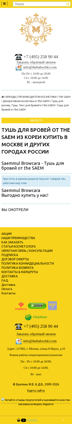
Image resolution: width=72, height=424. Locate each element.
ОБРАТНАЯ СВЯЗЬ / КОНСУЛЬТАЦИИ (27, 250)
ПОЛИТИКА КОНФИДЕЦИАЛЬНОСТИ (27, 263)
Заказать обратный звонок (36, 62)
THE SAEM (64, 96)
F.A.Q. (4, 280)
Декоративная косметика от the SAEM (26, 101)
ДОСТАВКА (9, 276)
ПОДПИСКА (9, 255)
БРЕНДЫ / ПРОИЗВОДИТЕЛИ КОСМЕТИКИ (31, 96)
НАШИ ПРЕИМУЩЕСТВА (18, 238)
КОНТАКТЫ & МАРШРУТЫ (19, 272)
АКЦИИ (6, 233)
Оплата (6, 289)
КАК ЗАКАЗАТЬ (12, 242)
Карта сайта (36, 390)
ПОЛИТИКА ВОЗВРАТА (17, 267)
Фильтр (36, 120)
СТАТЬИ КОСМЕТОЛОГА (18, 246)
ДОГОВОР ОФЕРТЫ (15, 259)
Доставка (8, 284)
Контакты (8, 293)
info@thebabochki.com (40, 67)
